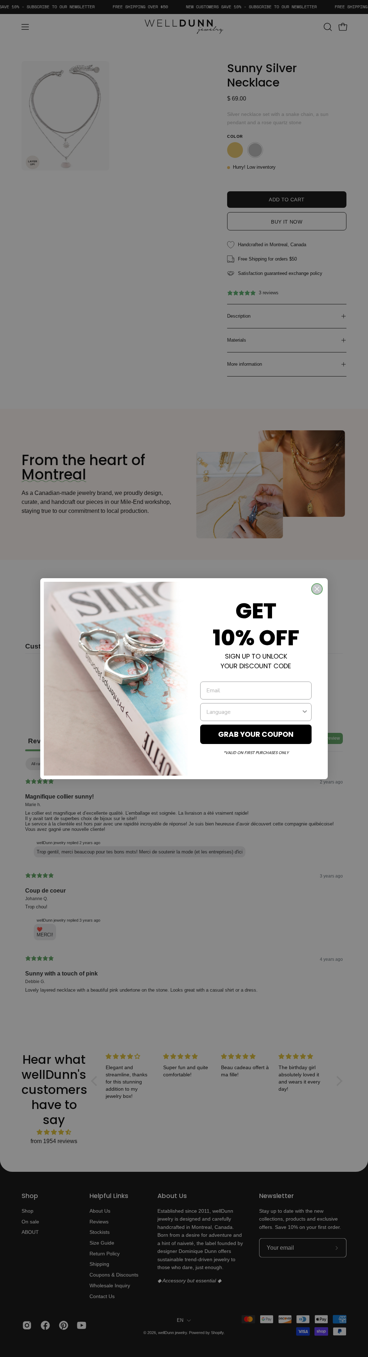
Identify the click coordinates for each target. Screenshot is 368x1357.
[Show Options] (304, 712)
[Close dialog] (317, 589)
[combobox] (253, 712)
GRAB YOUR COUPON (256, 734)
